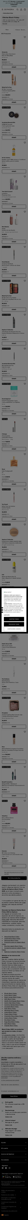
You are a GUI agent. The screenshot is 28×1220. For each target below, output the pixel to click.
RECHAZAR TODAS (14, 624)
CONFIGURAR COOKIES (14, 629)
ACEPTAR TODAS (14, 619)
